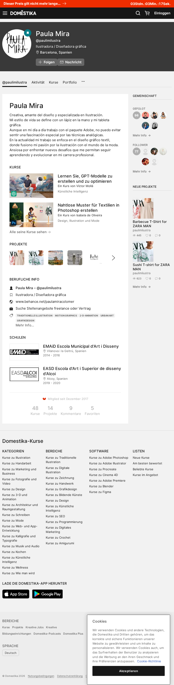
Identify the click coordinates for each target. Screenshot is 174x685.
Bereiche (54, 451)
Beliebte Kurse (143, 469)
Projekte (17, 627)
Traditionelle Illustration (34, 315)
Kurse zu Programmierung (64, 522)
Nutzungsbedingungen (41, 676)
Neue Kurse (141, 457)
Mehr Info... (25, 325)
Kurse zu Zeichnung (60, 478)
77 (136, 151)
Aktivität (37, 82)
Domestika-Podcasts (47, 633)
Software (99, 451)
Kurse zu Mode (13, 520)
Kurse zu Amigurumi (60, 543)
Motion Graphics (66, 315)
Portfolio (70, 82)
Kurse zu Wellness (15, 567)
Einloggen (162, 13)
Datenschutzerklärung (70, 676)
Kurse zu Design (13, 489)
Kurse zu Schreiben (16, 515)
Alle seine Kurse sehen (29, 232)
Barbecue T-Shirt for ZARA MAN (150, 223)
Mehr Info (142, 135)
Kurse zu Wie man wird (18, 573)
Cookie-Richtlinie (149, 661)
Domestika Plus (73, 633)
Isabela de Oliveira (89, 215)
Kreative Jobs (35, 627)
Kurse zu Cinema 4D (103, 475)
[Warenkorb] (147, 13)
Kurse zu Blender (101, 486)
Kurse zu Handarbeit (16, 463)
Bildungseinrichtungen (16, 633)
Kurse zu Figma (100, 492)
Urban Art (107, 315)
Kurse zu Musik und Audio (20, 546)
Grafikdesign (25, 320)
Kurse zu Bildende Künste (64, 495)
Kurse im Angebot (145, 475)
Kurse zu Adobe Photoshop (108, 457)
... (83, 80)
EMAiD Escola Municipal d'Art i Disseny (81, 346)
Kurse (53, 82)
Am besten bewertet (147, 463)
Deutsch (11, 653)
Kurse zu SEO (55, 516)
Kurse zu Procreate (102, 469)
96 (137, 115)
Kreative (51, 627)
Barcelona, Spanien (56, 52)
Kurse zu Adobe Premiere (107, 480)
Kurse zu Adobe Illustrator (107, 463)
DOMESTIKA (23, 13)
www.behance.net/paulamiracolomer (45, 301)
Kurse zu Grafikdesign (61, 489)
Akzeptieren (128, 671)
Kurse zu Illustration (16, 457)
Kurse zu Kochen (14, 552)
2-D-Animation (89, 315)
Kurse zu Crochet (58, 537)
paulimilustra (141, 230)
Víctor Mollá (84, 186)
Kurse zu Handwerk (60, 483)
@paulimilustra (14, 82)
